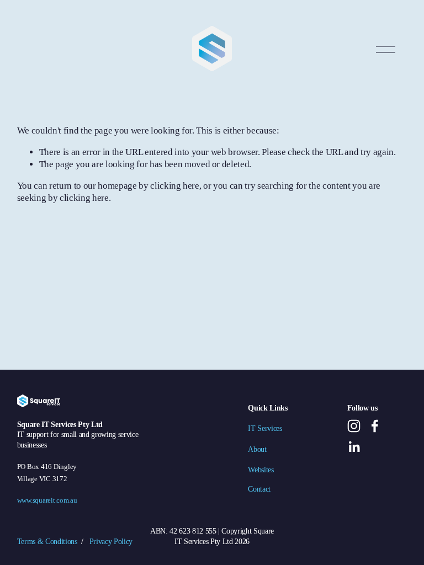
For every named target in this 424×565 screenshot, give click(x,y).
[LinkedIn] (354, 447)
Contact (259, 488)
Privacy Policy (110, 541)
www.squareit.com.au (47, 500)
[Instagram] (354, 426)
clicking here (174, 185)
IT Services (265, 428)
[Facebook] (374, 426)
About (257, 449)
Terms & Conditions (47, 541)
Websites (260, 469)
